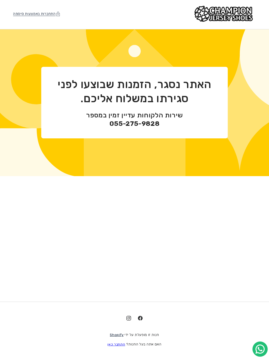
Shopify (116, 335)
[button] (38, 13)
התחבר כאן (116, 344)
